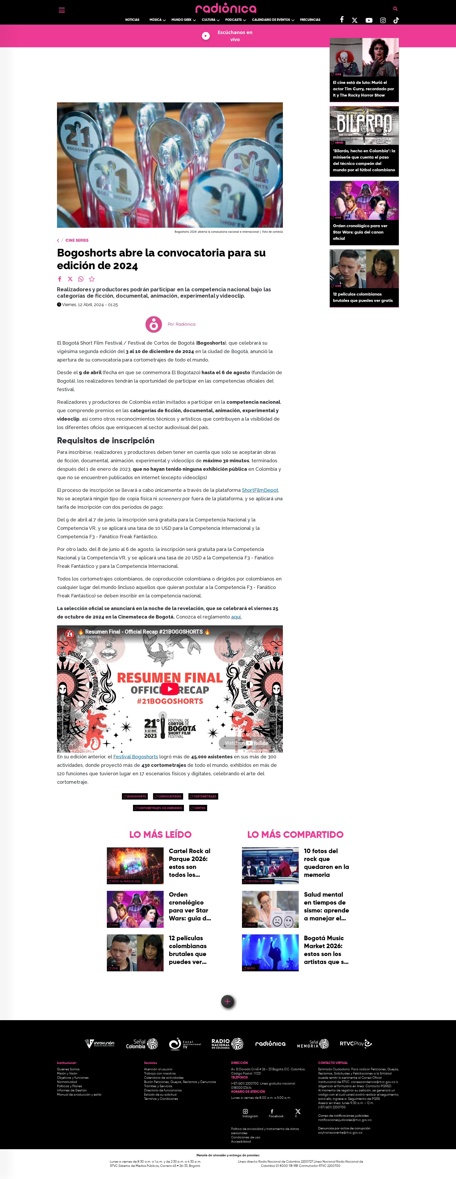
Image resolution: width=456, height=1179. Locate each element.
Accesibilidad (241, 1141)
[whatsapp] (80, 279)
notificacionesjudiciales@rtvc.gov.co (345, 1120)
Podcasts (233, 20)
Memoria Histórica (259, 881)
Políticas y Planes (69, 1086)
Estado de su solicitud (160, 1094)
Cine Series (76, 241)
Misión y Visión (67, 1073)
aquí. (236, 617)
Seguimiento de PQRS (364, 1099)
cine (338, 74)
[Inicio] (226, 6)
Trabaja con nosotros (160, 1073)
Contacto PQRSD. (378, 1086)
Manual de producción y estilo (79, 1094)
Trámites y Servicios (158, 1086)
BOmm (251, 968)
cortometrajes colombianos (160, 808)
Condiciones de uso (245, 1137)
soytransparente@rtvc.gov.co (340, 1132)
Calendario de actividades (164, 1078)
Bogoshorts (136, 796)
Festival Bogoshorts (135, 756)
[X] (70, 279)
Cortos (199, 808)
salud (251, 925)
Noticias (132, 20)
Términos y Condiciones (161, 1099)
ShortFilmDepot (260, 490)
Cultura (208, 20)
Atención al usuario (158, 1069)
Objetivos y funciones (73, 1078)
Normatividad (67, 1082)
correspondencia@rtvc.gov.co (373, 1082)
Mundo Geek (182, 20)
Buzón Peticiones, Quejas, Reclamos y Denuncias (180, 1082)
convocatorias (169, 796)
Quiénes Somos (68, 1069)
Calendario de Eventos (271, 20)
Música (156, 20)
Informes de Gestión (72, 1090)
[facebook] (59, 279)
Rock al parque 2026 (126, 881)
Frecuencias (310, 20)
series (339, 142)
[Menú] (61, 10)
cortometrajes (205, 796)
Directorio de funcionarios (163, 1090)
